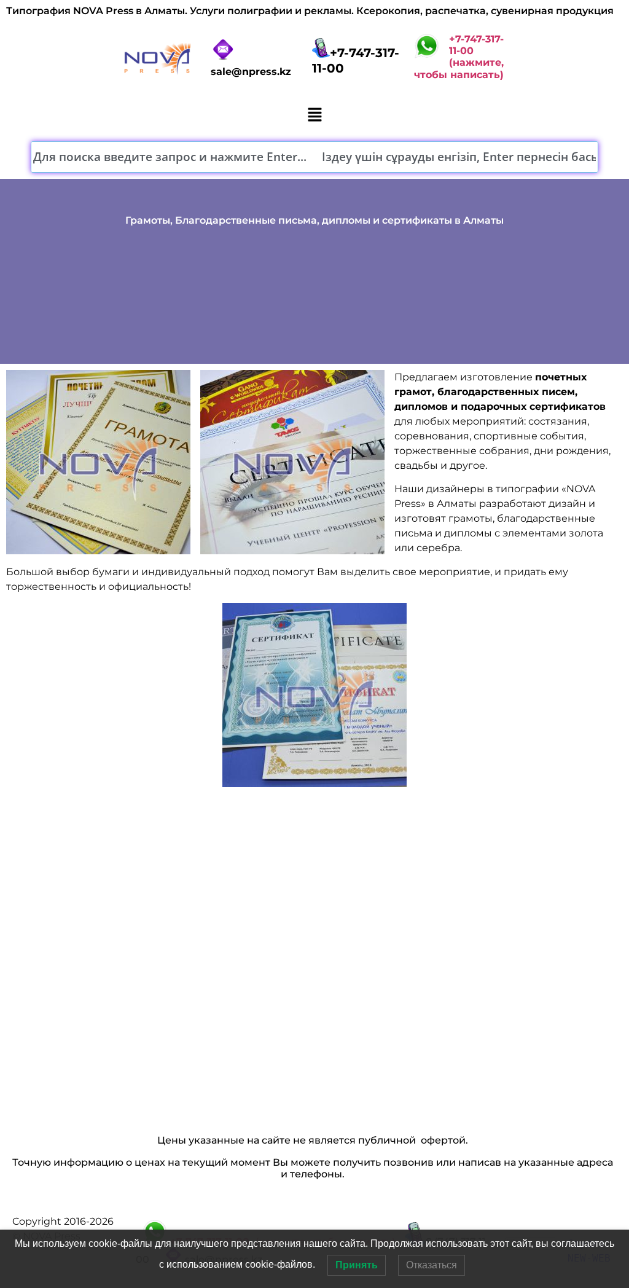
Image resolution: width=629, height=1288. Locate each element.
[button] (314, 116)
